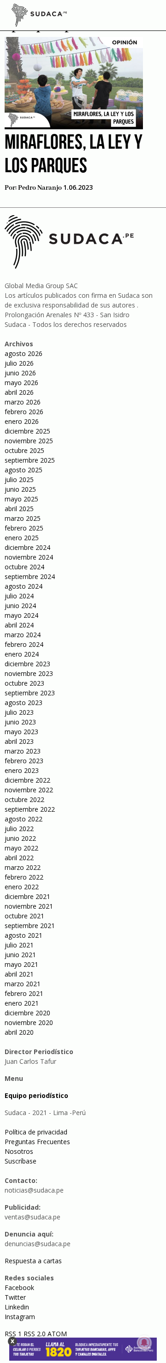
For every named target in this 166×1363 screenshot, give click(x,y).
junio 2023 (20, 722)
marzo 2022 (23, 867)
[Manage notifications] (144, 1342)
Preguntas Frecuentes (37, 1141)
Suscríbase (20, 1161)
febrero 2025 (24, 528)
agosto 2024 (23, 586)
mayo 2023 (21, 731)
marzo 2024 (23, 634)
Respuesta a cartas (33, 1260)
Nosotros (19, 1151)
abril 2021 (19, 974)
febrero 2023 (24, 760)
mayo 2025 (21, 499)
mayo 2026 (21, 382)
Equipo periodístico (36, 1095)
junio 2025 (20, 489)
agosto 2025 (23, 469)
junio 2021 (20, 954)
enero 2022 (22, 886)
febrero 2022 (24, 877)
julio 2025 (19, 479)
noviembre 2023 (29, 673)
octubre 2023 (24, 683)
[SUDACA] (39, 17)
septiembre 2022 (30, 809)
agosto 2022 (23, 818)
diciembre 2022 (27, 780)
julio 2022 (19, 828)
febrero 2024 (24, 644)
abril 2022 (19, 857)
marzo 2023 (23, 751)
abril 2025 (19, 508)
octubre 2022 (24, 799)
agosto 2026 (23, 353)
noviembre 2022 (29, 789)
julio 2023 (19, 712)
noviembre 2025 (29, 440)
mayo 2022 (21, 848)
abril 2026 (19, 392)
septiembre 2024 (30, 576)
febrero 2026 (24, 411)
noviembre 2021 (29, 906)
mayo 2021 (21, 964)
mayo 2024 (21, 615)
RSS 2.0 (35, 1333)
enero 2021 (22, 1003)
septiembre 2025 (30, 460)
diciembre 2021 (27, 896)
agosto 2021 (23, 935)
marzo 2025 (23, 518)
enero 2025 (22, 537)
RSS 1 (14, 1333)
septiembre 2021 (30, 925)
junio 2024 (20, 605)
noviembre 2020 (29, 1022)
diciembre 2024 (27, 547)
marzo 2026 (23, 402)
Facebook (19, 1287)
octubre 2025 (24, 450)
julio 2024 (19, 595)
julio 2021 (19, 945)
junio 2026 (20, 372)
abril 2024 (19, 625)
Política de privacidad (36, 1132)
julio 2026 (19, 363)
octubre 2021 (24, 915)
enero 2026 (22, 421)
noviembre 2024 (29, 557)
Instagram (20, 1316)
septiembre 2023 (30, 692)
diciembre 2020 (27, 1012)
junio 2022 (20, 838)
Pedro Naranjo (40, 188)
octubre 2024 (24, 566)
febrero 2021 (24, 993)
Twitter (15, 1297)
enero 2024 (22, 654)
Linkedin (17, 1307)
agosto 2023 (23, 702)
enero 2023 (22, 770)
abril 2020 (19, 1032)
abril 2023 (19, 741)
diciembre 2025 (27, 431)
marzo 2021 (23, 983)
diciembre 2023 (27, 663)
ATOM (57, 1333)
